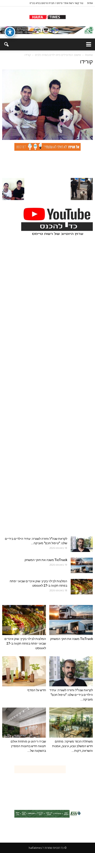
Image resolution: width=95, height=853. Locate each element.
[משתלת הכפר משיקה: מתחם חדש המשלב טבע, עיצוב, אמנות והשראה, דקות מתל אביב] (71, 723)
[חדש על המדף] (24, 671)
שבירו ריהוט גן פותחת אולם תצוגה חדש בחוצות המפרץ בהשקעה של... (28, 746)
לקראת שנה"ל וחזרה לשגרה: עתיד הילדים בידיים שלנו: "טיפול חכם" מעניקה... (71, 694)
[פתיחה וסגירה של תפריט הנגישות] (10, 32)
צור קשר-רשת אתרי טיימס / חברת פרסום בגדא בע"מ (56, 3)
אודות (90, 3)
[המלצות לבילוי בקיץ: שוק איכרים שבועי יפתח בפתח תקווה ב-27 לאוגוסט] (82, 586)
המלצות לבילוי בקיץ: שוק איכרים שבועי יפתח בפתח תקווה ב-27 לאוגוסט (25, 643)
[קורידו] (47, 139)
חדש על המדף (36, 690)
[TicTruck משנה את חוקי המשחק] (82, 565)
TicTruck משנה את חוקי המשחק (46, 560)
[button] (6, 44)
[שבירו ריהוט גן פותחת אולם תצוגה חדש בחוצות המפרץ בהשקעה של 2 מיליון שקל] (24, 723)
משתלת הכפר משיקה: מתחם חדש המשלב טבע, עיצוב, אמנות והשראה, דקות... (72, 746)
